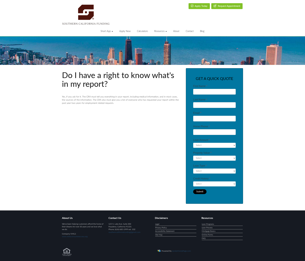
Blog (202, 31)
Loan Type (200, 165)
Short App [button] (106, 31)
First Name (200, 86)
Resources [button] (159, 31)
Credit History (201, 178)
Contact (190, 31)
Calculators (142, 31)
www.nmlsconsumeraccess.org (75, 236)
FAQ (204, 238)
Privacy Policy (161, 228)
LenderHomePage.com (181, 251)
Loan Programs (208, 224)
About (176, 31)
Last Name (200, 99)
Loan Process (207, 228)
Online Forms (207, 235)
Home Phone (201, 126)
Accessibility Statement (164, 231)
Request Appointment (228, 6)
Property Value (202, 152)
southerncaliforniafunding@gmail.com (124, 232)
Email (197, 113)
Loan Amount (201, 140)
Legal (157, 224)
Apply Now (125, 31)
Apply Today (200, 6)
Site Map (159, 235)
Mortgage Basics (208, 231)
